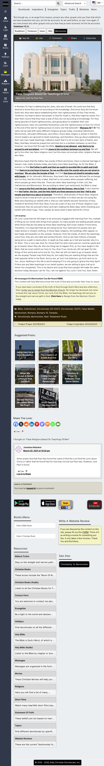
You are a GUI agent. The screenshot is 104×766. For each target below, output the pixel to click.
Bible (20, 308)
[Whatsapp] (52, 424)
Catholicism (30, 308)
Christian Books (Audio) (26, 582)
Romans (32, 312)
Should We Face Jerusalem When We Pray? (25, 402)
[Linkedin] (31, 424)
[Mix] (47, 424)
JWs (50, 31)
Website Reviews (23, 738)
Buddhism (20, 31)
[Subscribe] (94, 504)
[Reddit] (26, 424)
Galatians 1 (19, 26)
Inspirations (37, 9)
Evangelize (53, 9)
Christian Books (23, 569)
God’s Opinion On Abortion (48, 403)
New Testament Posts (55, 316)
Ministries (84, 9)
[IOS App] (48, 503)
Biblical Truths (22, 556)
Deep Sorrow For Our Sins (72, 356)
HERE (60, 278)
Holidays (19, 621)
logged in (31, 488)
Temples (53, 312)
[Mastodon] (42, 424)
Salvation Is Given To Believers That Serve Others (72, 377)
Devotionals (24, 9)
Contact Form (21, 595)
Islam (42, 31)
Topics (63, 9)
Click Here (56, 296)
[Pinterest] (37, 424)
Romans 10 (85, 127)
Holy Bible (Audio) (24, 647)
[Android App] (22, 503)
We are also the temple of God (39, 173)
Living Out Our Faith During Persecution (48, 379)
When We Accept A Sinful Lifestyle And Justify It (25, 377)
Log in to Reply (24, 474)
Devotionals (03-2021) (48, 308)
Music (94, 9)
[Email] (58, 424)
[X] (21, 424)
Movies (18, 673)
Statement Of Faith (24, 712)
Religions (19, 686)
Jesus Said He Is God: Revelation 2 (25, 355)
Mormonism (60, 31)
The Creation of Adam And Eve (49, 356)
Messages (20, 660)
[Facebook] (15, 424)
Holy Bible (20, 634)
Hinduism (32, 31)
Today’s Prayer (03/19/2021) (31, 324)
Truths (72, 9)
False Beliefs (88, 308)
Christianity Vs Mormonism (74, 564)
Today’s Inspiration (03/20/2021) (81, 324)
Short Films (20, 699)
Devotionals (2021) (71, 308)
